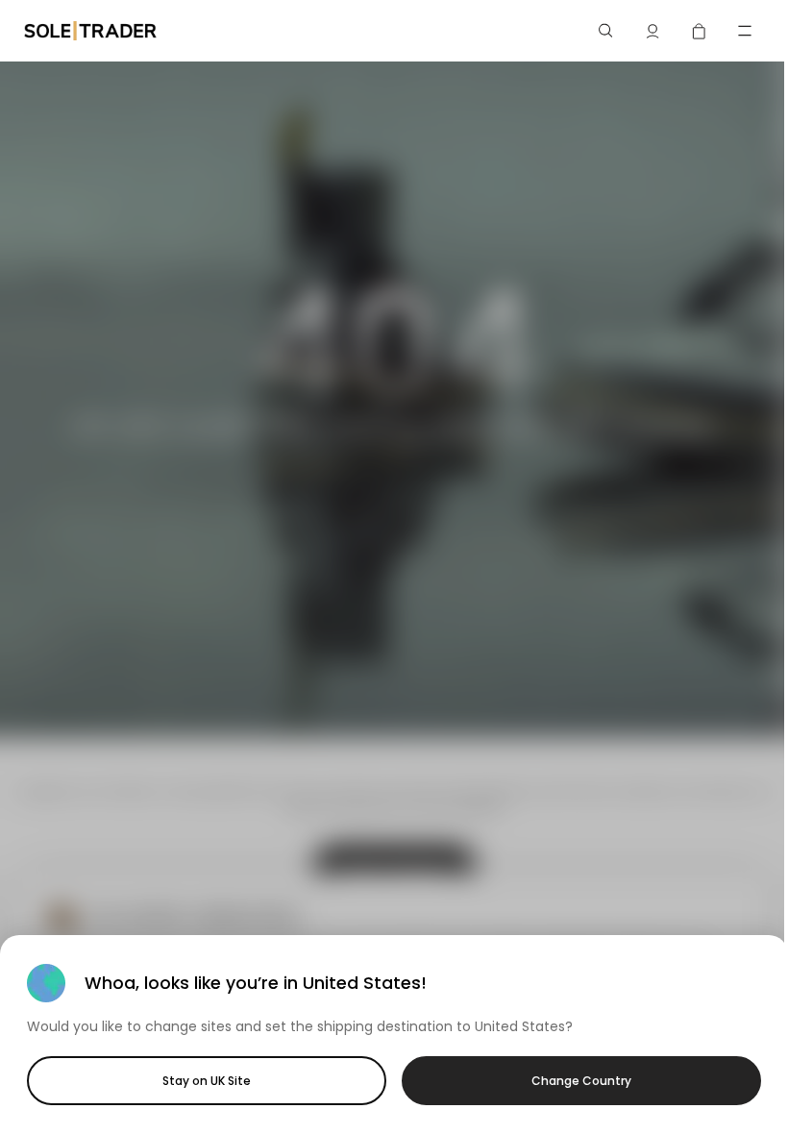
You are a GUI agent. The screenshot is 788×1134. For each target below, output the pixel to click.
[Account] (652, 31)
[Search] (606, 31)
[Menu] (745, 31)
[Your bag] (698, 31)
